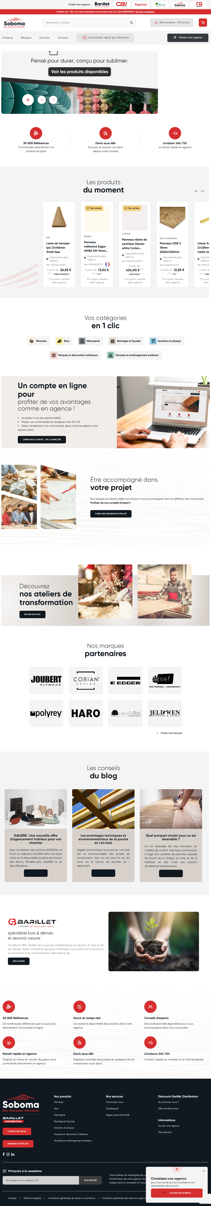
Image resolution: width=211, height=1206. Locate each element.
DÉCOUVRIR (19, 961)
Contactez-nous (114, 1102)
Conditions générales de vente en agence (124, 1198)
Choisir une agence (180, 1193)
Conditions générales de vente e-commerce (71, 1198)
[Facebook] (4, 1154)
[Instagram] (8, 1154)
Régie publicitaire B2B (117, 1115)
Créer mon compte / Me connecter (42, 439)
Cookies (12, 1198)
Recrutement (165, 1132)
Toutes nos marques (171, 733)
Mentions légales (32, 1198)
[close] (204, 1171)
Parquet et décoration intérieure (78, 355)
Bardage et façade (128, 341)
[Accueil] (14, 23)
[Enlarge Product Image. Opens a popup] (68, 230)
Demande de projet (18, 1144)
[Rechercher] (131, 22)
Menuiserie (93, 341)
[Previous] (42, 100)
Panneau (41, 341)
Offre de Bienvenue (168, 1108)
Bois (66, 341)
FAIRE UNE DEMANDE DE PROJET (111, 514)
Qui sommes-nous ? (168, 1102)
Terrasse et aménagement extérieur (137, 355)
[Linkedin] (12, 1154)
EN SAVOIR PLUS (32, 614)
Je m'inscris (90, 1180)
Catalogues (112, 1108)
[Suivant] (53, 100)
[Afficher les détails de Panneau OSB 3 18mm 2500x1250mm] (172, 219)
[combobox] (89, 22)
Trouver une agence (168, 1125)
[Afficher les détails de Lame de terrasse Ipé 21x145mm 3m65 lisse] (59, 219)
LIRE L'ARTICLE (36, 873)
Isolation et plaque (169, 341)
